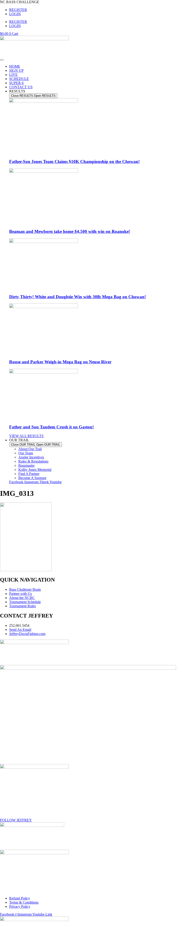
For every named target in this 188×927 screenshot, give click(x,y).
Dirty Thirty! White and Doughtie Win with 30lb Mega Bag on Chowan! (77, 296)
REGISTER (18, 10)
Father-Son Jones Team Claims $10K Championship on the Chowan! (74, 161)
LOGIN (15, 14)
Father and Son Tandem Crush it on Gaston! (51, 427)
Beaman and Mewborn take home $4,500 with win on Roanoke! (69, 231)
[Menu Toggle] (2, 60)
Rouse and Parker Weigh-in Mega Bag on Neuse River (60, 361)
